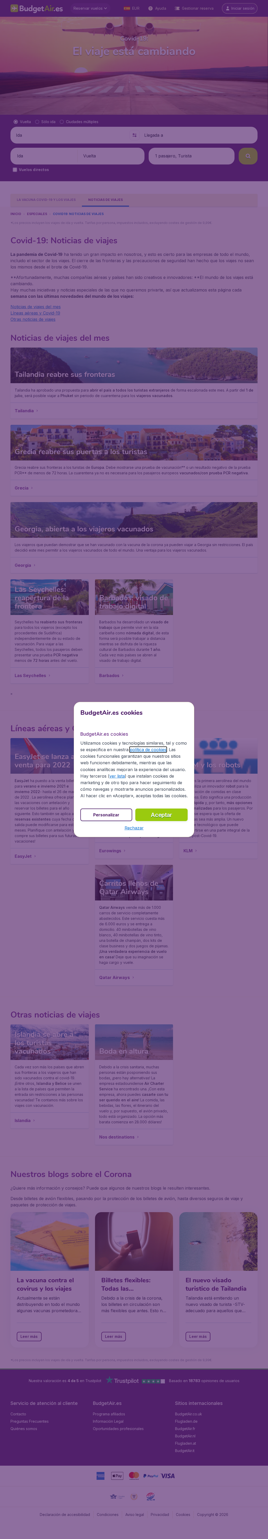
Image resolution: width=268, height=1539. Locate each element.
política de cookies (148, 749)
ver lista (117, 776)
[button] (134, 828)
